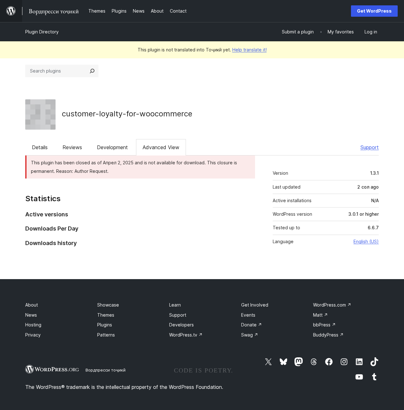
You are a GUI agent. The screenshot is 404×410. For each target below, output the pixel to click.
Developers (181, 324)
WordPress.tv (186, 334)
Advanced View (161, 147)
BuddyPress (328, 334)
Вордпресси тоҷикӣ (106, 369)
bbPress (324, 324)
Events (248, 315)
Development (112, 147)
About (31, 305)
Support (369, 147)
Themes (105, 315)
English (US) (366, 241)
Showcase (108, 305)
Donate (251, 324)
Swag (249, 334)
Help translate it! (249, 49)
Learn (175, 305)
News (31, 315)
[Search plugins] (92, 71)
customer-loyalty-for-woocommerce (127, 113)
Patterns (106, 334)
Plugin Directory (42, 31)
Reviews (72, 147)
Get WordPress (374, 11)
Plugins (104, 324)
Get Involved (254, 305)
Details (40, 147)
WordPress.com (332, 305)
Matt (320, 315)
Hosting (33, 324)
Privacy (33, 334)
